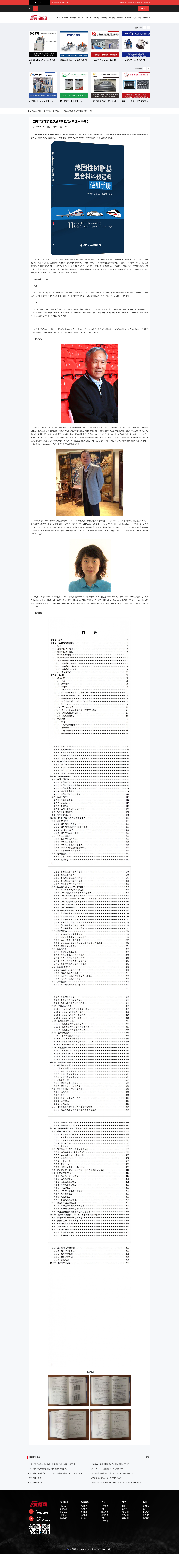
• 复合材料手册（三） (36, 1482)
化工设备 (104, 1521)
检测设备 (104, 1515)
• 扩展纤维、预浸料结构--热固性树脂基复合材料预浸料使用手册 (51, 1464)
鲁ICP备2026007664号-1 (103, 1549)
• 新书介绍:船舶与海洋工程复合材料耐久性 (106, 1478)
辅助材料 (125, 1518)
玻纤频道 (123, 3)
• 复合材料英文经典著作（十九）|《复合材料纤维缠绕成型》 (112, 1473)
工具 (103, 1518)
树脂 (123, 1506)
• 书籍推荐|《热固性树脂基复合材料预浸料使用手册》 (110, 1464)
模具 (103, 1509)
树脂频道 (131, 3)
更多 (148, 1457)
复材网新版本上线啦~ (60, 3)
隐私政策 (63, 1518)
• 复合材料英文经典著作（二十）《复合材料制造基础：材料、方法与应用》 (56, 1473)
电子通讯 (146, 1518)
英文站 (83, 1518)
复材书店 (56, 111)
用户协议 (63, 1515)
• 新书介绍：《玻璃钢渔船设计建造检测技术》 (107, 1469)
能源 (144, 1509)
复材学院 (47, 111)
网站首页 (63, 1506)
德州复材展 (146, 18)
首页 (40, 111)
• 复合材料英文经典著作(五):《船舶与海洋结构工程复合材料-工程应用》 (116, 1482)
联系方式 (63, 1512)
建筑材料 (146, 1515)
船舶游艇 (146, 1512)
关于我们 (63, 1509)
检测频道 (146, 3)
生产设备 (104, 1506)
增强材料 (125, 1512)
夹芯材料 (125, 1515)
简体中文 (142, 9)
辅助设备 (104, 1512)
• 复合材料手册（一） (36, 1478)
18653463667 (42, 1513)
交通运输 (146, 1506)
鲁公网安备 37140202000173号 (81, 1549)
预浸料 (124, 1509)
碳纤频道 (138, 3)
